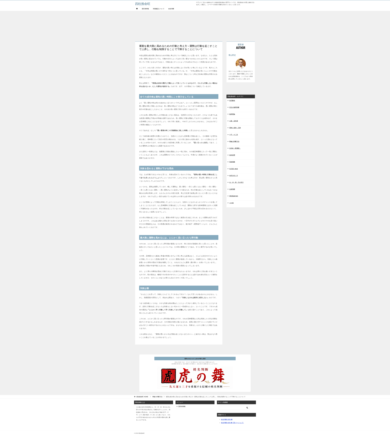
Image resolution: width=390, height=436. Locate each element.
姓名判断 (171, 9)
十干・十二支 (233, 134)
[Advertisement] (195, 25)
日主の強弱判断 (234, 107)
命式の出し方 (233, 175)
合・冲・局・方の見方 (236, 182)
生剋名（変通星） (235, 148)
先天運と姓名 (233, 169)
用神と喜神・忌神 (235, 128)
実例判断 (232, 162)
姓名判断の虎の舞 (226, 419)
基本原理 (232, 155)
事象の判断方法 (234, 141)
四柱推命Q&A (233, 196)
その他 (231, 203)
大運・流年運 (233, 121)
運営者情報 (145, 9)
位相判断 (232, 189)
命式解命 (232, 100)
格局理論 (232, 114)
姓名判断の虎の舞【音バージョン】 (232, 423)
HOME (142, 397)
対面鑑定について (158, 9)
